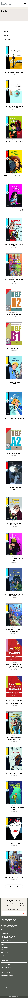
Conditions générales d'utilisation (8, 984)
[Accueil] (7, 3)
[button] (8, 27)
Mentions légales (5, 987)
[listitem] (2, 937)
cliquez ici (15, 909)
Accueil (2, 8)
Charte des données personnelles (8, 982)
